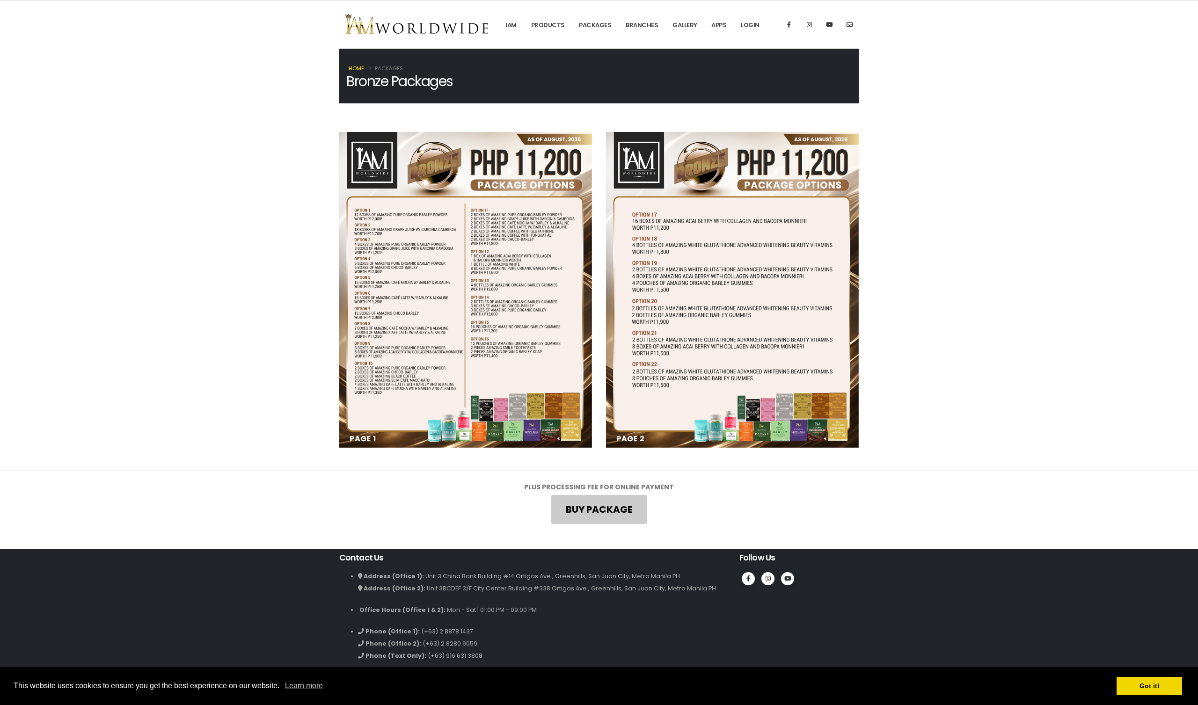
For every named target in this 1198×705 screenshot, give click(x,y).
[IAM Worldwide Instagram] (809, 24)
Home (356, 68)
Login (750, 25)
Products (548, 25)
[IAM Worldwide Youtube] (829, 24)
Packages (595, 25)
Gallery (684, 25)
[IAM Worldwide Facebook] (748, 578)
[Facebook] (789, 24)
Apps (718, 25)
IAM (511, 25)
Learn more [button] (304, 686)
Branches (642, 25)
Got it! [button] (1150, 686)
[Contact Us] (849, 24)
